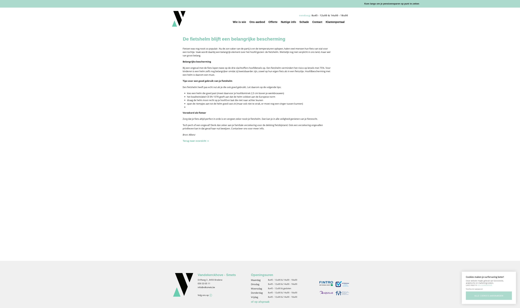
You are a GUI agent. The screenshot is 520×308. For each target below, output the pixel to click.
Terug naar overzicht (194, 140)
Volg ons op (203, 295)
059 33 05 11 (204, 283)
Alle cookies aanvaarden (488, 295)
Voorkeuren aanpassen (474, 289)
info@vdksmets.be (206, 287)
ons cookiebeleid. (484, 285)
